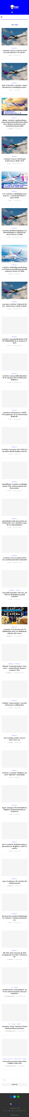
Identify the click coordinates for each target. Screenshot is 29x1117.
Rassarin (11, 128)
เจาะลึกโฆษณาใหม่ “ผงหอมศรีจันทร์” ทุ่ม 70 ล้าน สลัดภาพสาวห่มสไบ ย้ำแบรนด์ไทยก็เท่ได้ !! (14, 992)
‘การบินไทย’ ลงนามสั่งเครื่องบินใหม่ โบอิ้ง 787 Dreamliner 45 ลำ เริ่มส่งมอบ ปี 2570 (14, 341)
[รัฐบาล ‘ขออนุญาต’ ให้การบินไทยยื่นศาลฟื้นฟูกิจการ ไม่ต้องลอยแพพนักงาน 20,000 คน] (14, 794)
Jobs (18, 1108)
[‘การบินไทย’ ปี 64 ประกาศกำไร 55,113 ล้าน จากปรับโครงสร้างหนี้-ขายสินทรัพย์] (14, 544)
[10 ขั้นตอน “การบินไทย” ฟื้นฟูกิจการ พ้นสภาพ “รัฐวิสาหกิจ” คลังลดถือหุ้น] (14, 759)
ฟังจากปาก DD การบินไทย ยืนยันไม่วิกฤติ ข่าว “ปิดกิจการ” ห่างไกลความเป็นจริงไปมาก (14, 918)
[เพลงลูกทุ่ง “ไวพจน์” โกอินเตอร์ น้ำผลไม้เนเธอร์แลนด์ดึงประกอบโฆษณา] (14, 1012)
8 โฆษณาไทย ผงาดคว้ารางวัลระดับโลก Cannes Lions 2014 (15, 1062)
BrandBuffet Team (10, 996)
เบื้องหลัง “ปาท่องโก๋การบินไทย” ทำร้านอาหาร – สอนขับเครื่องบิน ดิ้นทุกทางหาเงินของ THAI (14, 668)
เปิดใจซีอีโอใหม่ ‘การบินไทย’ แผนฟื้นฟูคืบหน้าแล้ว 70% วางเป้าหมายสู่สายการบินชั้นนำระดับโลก (14, 486)
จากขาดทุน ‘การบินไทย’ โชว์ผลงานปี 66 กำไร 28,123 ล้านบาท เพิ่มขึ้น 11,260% (14, 305)
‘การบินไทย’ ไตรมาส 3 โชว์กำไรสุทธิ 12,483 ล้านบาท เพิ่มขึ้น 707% (14, 160)
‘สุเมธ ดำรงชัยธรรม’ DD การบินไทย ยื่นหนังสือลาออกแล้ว (14, 882)
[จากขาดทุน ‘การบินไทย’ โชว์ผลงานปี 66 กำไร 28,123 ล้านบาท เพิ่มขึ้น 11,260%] (14, 290)
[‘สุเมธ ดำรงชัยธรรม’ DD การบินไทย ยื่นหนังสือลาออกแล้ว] (14, 867)
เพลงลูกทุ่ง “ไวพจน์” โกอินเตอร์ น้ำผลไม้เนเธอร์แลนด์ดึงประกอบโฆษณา (14, 1027)
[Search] (27, 17)
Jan (11, 55)
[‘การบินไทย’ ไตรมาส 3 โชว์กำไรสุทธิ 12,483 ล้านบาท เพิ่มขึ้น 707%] (14, 145)
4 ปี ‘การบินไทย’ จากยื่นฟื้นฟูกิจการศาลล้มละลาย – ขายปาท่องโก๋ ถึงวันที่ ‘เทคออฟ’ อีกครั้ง (14, 196)
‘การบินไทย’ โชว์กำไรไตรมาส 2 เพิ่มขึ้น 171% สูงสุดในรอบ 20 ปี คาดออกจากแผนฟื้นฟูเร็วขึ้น (14, 415)
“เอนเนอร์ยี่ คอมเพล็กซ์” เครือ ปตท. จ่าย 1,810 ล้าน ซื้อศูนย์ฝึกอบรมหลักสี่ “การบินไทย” (14, 595)
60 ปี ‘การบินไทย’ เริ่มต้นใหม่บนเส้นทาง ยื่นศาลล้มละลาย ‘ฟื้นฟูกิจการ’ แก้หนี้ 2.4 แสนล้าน (14, 846)
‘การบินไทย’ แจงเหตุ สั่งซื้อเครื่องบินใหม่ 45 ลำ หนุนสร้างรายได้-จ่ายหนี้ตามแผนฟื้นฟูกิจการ (14, 378)
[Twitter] (14, 1096)
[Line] (18, 1096)
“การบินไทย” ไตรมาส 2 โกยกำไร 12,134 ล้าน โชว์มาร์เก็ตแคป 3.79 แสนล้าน (14, 52)
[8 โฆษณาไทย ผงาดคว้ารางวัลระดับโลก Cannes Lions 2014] (14, 1047)
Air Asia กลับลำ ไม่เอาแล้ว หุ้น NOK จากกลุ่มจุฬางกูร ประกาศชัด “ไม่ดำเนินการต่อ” (14, 955)
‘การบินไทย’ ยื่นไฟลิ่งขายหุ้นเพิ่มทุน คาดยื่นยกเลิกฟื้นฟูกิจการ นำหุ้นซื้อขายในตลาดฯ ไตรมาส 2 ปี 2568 (14, 233)
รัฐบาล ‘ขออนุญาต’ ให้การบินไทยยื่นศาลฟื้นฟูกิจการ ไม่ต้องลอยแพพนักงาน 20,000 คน (14, 810)
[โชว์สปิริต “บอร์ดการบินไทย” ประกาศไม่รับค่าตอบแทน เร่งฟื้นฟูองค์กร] (14, 689)
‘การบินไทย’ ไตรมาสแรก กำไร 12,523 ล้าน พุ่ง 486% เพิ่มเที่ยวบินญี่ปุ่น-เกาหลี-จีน (14, 450)
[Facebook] (11, 1096)
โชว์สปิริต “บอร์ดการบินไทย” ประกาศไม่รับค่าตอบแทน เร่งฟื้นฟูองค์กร (14, 704)
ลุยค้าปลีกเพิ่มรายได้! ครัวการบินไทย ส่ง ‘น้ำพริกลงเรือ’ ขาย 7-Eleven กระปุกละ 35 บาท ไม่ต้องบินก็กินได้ (14, 523)
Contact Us (13, 1108)
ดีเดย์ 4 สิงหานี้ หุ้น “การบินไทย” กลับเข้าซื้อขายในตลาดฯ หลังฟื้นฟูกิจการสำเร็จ (14, 86)
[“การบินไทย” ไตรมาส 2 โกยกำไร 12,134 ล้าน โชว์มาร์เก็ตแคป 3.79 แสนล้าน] (14, 36)
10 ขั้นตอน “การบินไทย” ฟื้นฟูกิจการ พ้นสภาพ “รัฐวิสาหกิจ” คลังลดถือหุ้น (14, 774)
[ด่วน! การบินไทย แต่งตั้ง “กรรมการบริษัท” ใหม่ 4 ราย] (14, 724)
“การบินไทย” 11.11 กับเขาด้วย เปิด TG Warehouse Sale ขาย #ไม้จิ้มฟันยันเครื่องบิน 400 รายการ (14, 631)
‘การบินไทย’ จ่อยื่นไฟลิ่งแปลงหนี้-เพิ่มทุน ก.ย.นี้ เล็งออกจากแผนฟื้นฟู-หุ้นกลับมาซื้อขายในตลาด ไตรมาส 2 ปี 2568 (14, 269)
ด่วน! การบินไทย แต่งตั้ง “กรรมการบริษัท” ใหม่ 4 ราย (14, 739)
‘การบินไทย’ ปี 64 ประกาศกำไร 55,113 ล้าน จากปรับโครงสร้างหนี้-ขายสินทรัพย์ (14, 559)
